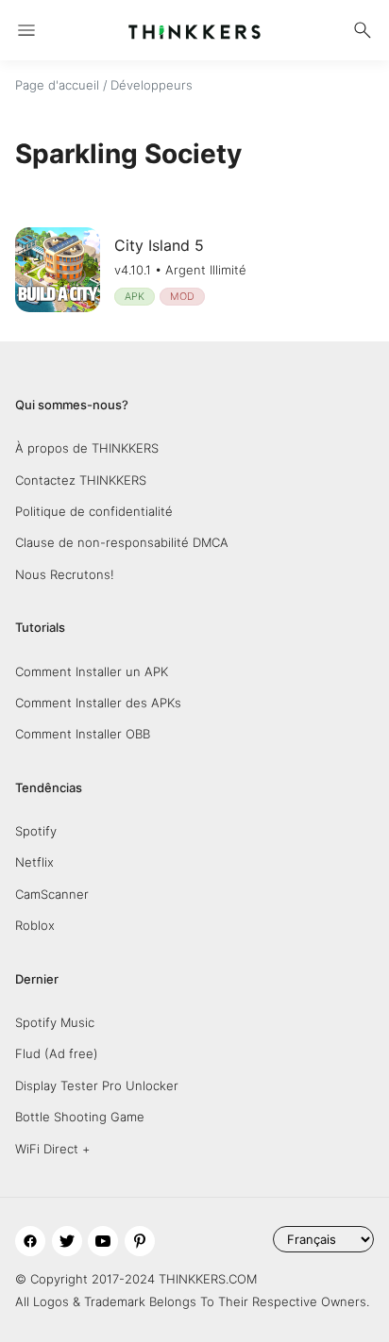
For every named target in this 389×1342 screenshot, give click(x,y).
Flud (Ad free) (56, 1053)
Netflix (34, 862)
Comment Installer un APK (91, 671)
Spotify (36, 830)
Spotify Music (54, 1022)
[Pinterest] (140, 1241)
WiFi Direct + (52, 1148)
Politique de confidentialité (94, 511)
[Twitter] (67, 1241)
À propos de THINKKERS (87, 448)
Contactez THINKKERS (80, 480)
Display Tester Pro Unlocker (96, 1085)
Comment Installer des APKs (98, 702)
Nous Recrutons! (64, 574)
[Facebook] (30, 1241)
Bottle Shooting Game (79, 1116)
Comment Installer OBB (82, 733)
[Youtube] (103, 1241)
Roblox (35, 925)
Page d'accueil (57, 84)
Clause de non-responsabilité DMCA (121, 542)
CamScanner (52, 894)
